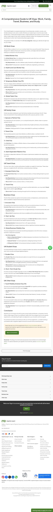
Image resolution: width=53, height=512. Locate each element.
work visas (19, 49)
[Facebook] (6, 477)
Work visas (4, 379)
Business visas (5, 394)
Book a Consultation (12, 332)
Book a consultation (43, 5)
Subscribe (47, 365)
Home (3, 439)
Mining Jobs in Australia (45, 452)
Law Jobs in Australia (44, 450)
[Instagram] (3, 477)
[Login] (29, 6)
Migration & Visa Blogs (7, 446)
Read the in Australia (26, 1)
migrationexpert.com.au (7, 436)
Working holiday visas (7, 376)
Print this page (26, 350)
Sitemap (42, 439)
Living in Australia (18, 439)
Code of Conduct (44, 444)
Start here (30, 412)
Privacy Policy (43, 441)
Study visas (4, 382)
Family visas (4, 386)
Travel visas (4, 391)
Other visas (4, 397)
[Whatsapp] (16, 477)
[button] (49, 502)
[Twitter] (9, 477)
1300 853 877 (48, 1)
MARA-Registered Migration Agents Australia (6, 452)
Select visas (34, 5)
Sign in (26, 408)
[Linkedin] (13, 477)
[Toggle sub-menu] (50, 376)
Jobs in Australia (17, 441)
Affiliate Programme (6, 448)
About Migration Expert (7, 441)
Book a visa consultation (31, 325)
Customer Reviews (6, 444)
